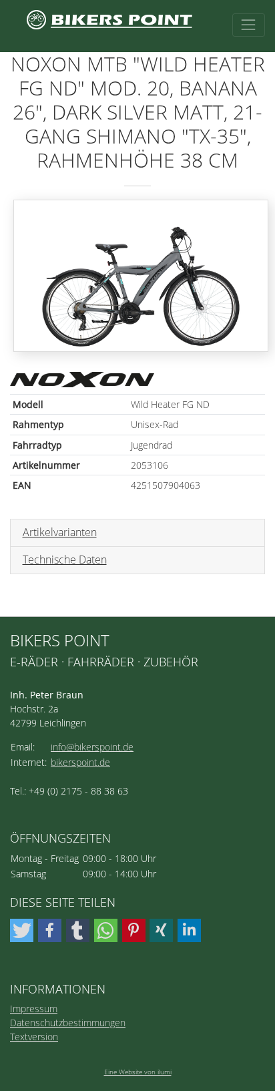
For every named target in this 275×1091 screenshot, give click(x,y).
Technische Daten (65, 559)
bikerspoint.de (80, 762)
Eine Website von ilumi (138, 1071)
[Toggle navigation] (248, 25)
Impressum (33, 1008)
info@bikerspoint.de (92, 746)
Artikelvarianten (60, 532)
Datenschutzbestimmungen (67, 1022)
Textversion (34, 1036)
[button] (21, 930)
